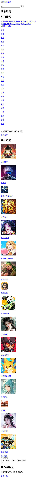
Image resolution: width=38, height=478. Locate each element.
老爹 (8, 22)
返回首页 (4, 135)
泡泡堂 (28, 24)
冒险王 (3, 22)
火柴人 (23, 24)
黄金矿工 (19, 22)
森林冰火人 (10, 24)
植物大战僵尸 (28, 22)
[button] (4, 476)
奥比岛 (12, 22)
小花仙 (17, 24)
